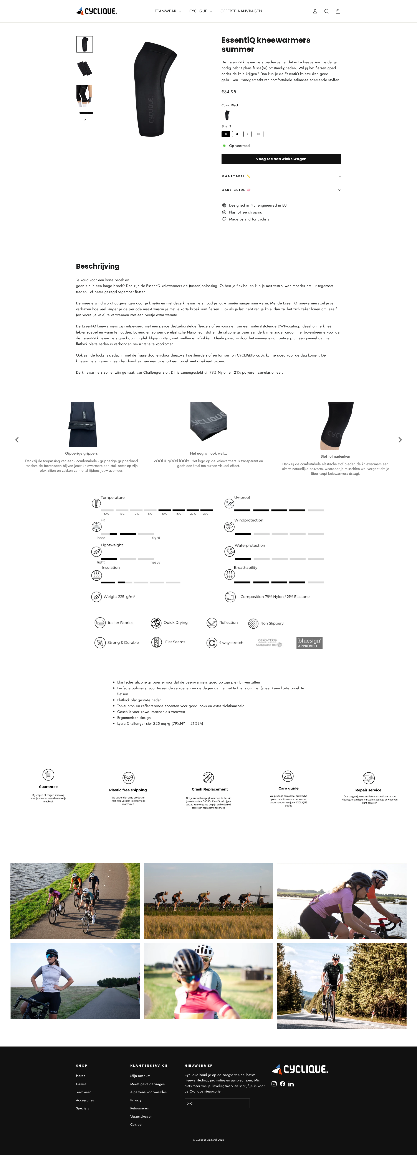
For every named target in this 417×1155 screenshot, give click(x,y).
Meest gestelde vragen (147, 1083)
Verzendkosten (141, 1116)
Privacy (135, 1100)
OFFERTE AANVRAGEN (241, 11)
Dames (81, 1083)
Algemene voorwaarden (148, 1091)
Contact (136, 1124)
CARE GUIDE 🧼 (236, 190)
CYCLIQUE (198, 11)
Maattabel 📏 (236, 176)
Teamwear (83, 1091)
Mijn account (140, 1075)
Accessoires (85, 1100)
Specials (82, 1108)
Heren (80, 1075)
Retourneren (139, 1108)
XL (259, 133)
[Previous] (17, 440)
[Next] (399, 440)
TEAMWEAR (166, 11)
